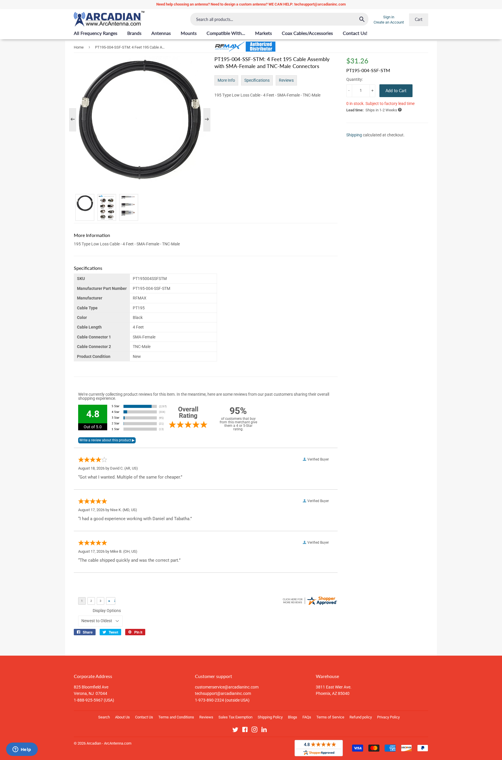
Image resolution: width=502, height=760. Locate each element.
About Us (122, 717)
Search (104, 717)
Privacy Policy (388, 717)
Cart (418, 19)
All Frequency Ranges (95, 33)
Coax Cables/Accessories (307, 33)
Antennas (161, 33)
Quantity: (354, 79)
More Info (226, 80)
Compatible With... (226, 33)
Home (79, 47)
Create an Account (389, 22)
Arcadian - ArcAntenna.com (109, 743)
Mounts (189, 33)
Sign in (388, 17)
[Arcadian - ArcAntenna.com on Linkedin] (264, 730)
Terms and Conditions (176, 717)
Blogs (292, 717)
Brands (134, 33)
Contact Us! (355, 33)
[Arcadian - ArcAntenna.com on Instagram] (254, 730)
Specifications (257, 80)
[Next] (204, 119)
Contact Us (144, 717)
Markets (263, 33)
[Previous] (75, 119)
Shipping (354, 135)
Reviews (286, 80)
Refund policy (360, 717)
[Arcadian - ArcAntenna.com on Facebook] (245, 730)
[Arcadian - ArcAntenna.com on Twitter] (235, 730)
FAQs (306, 717)
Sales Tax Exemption (235, 717)
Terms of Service (330, 717)
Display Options (107, 610)
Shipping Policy (270, 717)
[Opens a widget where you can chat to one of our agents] (22, 750)
